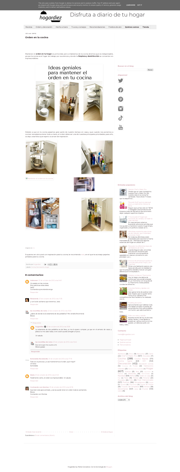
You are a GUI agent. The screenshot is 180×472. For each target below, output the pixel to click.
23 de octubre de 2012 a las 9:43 (50, 280)
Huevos (128, 371)
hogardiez (39, 327)
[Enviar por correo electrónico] (49, 264)
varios (120, 391)
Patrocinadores (125, 345)
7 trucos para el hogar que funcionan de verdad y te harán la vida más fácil (140, 218)
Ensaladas (125, 366)
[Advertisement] (42, 46)
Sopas (151, 382)
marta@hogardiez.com (126, 334)
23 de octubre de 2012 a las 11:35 (50, 299)
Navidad (121, 376)
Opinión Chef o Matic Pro (137, 189)
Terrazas (123, 384)
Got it (139, 5)
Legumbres (147, 371)
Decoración (40, 267)
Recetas (29, 27)
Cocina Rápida (141, 359)
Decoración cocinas (146, 364)
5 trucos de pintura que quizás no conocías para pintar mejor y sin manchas (140, 262)
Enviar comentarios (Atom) (44, 435)
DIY (144, 361)
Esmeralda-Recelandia (39, 359)
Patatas (135, 378)
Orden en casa (144, 376)
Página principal (125, 340)
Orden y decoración (44, 27)
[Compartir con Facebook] (55, 264)
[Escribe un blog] (51, 264)
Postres (126, 382)
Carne (151, 354)
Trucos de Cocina (146, 384)
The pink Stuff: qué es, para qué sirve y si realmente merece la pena (139, 204)
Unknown (34, 280)
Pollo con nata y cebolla (136, 316)
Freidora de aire (115, 27)
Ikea (137, 371)
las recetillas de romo (38, 311)
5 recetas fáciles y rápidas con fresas (138, 289)
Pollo (131, 380)
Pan (119, 378)
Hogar (47, 267)
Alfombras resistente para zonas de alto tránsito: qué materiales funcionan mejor (139, 233)
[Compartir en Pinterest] (57, 264)
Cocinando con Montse (39, 387)
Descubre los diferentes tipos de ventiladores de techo (140, 247)
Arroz (131, 354)
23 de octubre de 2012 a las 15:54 (59, 311)
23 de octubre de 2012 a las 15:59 (58, 327)
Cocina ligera (125, 361)
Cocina (33, 267)
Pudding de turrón (135, 303)
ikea (34, 248)
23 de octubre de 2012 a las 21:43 (47, 375)
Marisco (120, 373)
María (32, 375)
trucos (145, 389)
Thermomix (133, 384)
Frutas (135, 366)
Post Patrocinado (145, 380)
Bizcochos (141, 354)
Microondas (146, 373)
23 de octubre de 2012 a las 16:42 (65, 342)
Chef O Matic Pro (129, 356)
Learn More (130, 5)
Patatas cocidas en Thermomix (139, 275)
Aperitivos (121, 354)
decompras (123, 389)
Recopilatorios (139, 382)
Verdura (147, 387)
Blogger (109, 467)
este (83, 255)
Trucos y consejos (78, 27)
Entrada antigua (107, 432)
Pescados (121, 380)
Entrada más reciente (33, 432)
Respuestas (36, 323)
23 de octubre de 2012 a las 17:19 (60, 359)
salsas (136, 389)
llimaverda (34, 299)
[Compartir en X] (53, 264)
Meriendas (132, 374)
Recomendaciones (97, 27)
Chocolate (146, 356)
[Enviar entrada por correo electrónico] (45, 264)
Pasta (126, 378)
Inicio (71, 432)
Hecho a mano (62, 27)
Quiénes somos (125, 342)
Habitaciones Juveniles (135, 369)
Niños (132, 376)
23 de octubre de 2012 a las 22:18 (61, 387)
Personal (146, 378)
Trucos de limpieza (130, 387)
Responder (34, 292)
